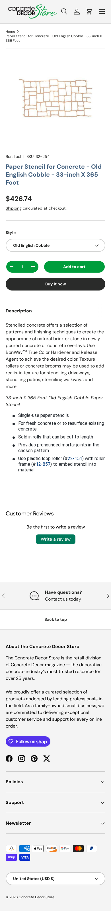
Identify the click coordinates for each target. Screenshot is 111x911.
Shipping (14, 208)
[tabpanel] (55, 397)
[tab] (19, 310)
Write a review (56, 539)
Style (11, 232)
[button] (89, 11)
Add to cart (74, 266)
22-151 (75, 458)
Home (10, 31)
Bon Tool (13, 156)
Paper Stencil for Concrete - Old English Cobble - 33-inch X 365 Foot (54, 38)
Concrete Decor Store (36, 897)
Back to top (55, 619)
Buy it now (55, 284)
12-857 (43, 464)
